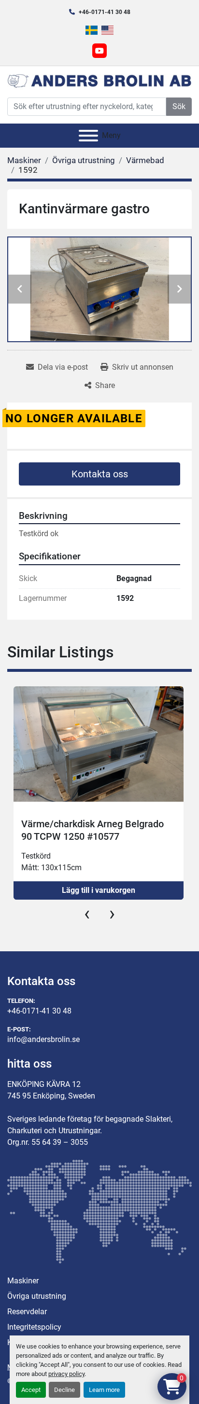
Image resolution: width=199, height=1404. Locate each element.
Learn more (104, 1389)
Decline (64, 1389)
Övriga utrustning (36, 1296)
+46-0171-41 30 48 (104, 12)
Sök (178, 106)
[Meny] (88, 136)
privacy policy (66, 1373)
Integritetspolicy (34, 1327)
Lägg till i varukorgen (98, 890)
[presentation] (87, 913)
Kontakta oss (99, 474)
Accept (31, 1389)
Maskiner (23, 1280)
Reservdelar (27, 1311)
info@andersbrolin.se (43, 1039)
